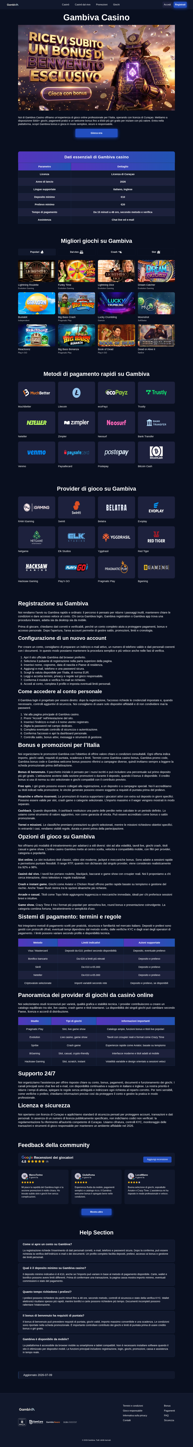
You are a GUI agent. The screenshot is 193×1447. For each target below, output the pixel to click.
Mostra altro (96, 1212)
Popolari (34, 252)
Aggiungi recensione (157, 1159)
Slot (154, 252)
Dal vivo (74, 252)
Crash (114, 252)
